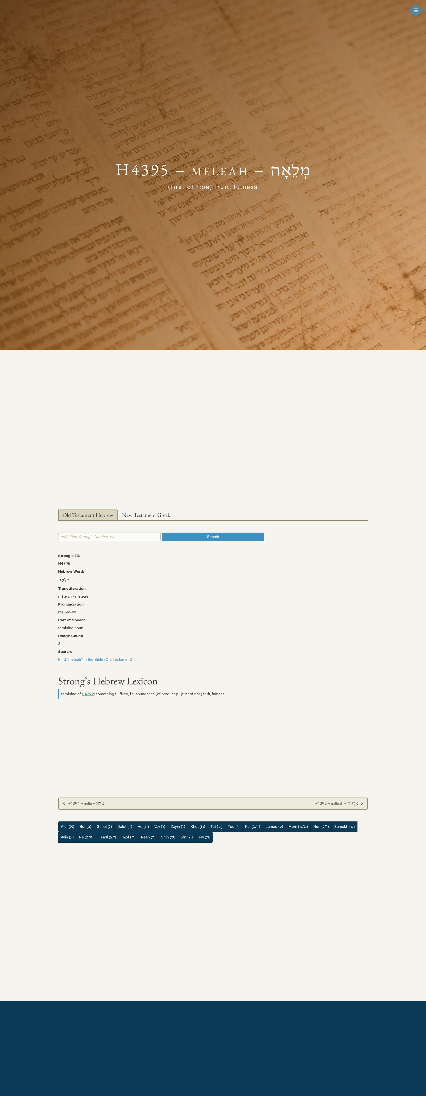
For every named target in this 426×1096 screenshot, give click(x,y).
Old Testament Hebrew (88, 515)
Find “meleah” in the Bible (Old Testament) (95, 659)
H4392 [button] (88, 694)
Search (213, 536)
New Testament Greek (146, 515)
